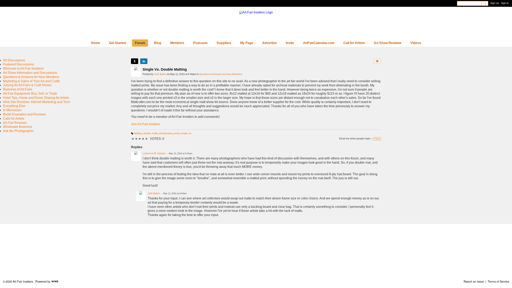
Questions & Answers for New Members (220, 74)
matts (155, 133)
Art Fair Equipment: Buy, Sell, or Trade (30, 93)
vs (190, 133)
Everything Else (14, 106)
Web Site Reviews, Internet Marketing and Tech (36, 102)
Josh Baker (160, 74)
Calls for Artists (13, 118)
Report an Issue (474, 281)
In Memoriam (12, 110)
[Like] (377, 61)
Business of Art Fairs (17, 89)
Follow (377, 139)
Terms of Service (498, 281)
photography (166, 133)
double (147, 133)
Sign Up (494, 3)
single (184, 133)
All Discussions (14, 60)
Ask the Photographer (18, 131)
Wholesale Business (17, 126)
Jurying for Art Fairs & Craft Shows (27, 85)
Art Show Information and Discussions (30, 72)
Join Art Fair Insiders (145, 124)
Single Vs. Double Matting (165, 69)
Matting (138, 133)
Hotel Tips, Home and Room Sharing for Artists (36, 97)
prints (177, 133)
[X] (134, 61)
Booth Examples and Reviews (24, 114)
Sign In (505, 3)
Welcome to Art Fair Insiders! (23, 68)
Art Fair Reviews (15, 122)
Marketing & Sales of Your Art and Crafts (31, 81)
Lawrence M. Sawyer (154, 153)
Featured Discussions (18, 64)
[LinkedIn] (143, 61)
